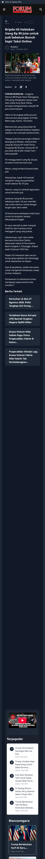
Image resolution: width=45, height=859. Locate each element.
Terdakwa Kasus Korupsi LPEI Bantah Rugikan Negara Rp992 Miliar (22, 319)
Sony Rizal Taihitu (22, 240)
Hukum (19, 22)
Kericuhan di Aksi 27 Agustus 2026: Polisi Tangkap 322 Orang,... (21, 302)
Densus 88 (10, 97)
